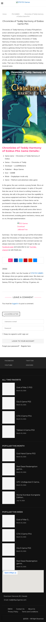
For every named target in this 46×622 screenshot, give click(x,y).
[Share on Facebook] (16, 260)
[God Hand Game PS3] (8, 455)
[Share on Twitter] (21, 260)
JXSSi (4, 269)
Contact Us (20, 609)
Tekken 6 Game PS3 (25, 430)
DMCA (10, 609)
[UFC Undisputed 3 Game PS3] (8, 483)
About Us (31, 609)
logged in (15, 304)
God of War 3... (22, 520)
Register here (26, 346)
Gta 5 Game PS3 (23, 402)
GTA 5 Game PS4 (24, 416)
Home (4, 14)
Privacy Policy (13, 612)
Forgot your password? (10, 346)
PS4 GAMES (16, 14)
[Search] (44, 3)
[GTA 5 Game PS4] (8, 417)
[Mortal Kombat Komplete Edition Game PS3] (8, 497)
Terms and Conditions (30, 612)
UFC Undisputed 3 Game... (28, 482)
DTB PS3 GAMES (37, 273)
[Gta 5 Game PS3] (8, 403)
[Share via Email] (35, 260)
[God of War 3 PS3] (8, 389)
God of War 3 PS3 (24, 387)
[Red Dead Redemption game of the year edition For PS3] (8, 469)
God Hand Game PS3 (26, 453)
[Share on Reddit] (30, 260)
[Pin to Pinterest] (25, 260)
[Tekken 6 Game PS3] (8, 431)
